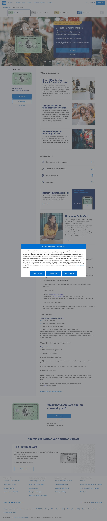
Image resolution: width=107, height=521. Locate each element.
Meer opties (53, 273)
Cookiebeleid (80, 266)
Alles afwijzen (37, 273)
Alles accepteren (69, 273)
